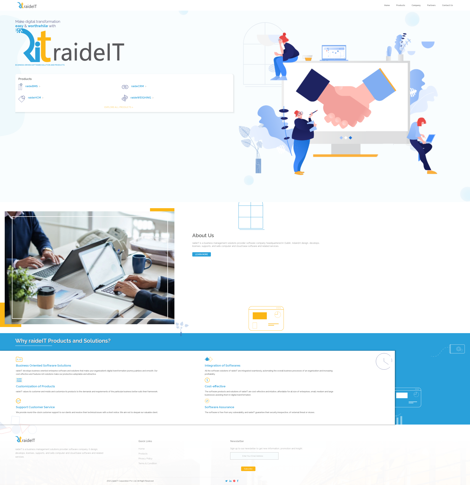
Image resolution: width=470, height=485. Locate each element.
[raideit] (27, 5)
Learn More (201, 254)
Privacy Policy (145, 458)
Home (387, 5)
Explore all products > (118, 107)
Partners (431, 5)
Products (400, 5)
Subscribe (248, 468)
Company (416, 5)
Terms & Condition (147, 463)
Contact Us (447, 5)
